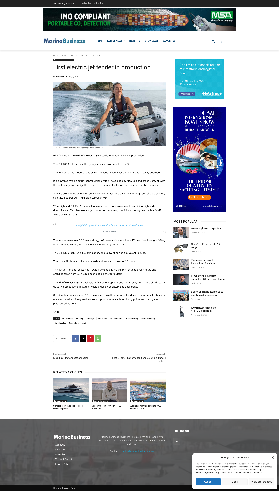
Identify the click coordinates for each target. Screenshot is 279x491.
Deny (235, 481)
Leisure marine (67, 60)
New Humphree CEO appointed (206, 228)
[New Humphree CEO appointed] (181, 232)
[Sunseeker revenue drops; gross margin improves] (71, 390)
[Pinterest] (90, 338)
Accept (208, 481)
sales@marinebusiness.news (138, 451)
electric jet (90, 318)
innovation (102, 318)
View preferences (261, 481)
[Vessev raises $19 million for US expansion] (109, 390)
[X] (83, 338)
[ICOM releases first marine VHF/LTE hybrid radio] (181, 311)
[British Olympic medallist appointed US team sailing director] (181, 279)
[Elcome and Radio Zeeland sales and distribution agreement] (181, 295)
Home (56, 55)
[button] (272, 457)
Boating (79, 318)
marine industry (148, 318)
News (63, 55)
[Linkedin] (222, 42)
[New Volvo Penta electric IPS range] (181, 248)
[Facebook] (75, 338)
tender (85, 323)
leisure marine (116, 318)
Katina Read (61, 76)
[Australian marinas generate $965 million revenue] (148, 390)
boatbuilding (67, 318)
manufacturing (132, 318)
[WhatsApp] (98, 338)
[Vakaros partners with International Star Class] (181, 264)
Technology (74, 323)
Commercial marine (100, 401)
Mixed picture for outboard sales (70, 357)
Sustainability (60, 323)
